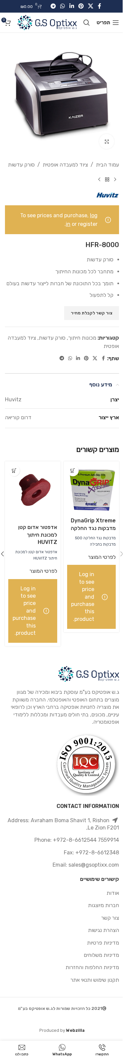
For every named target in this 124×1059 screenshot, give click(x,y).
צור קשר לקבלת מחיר (91, 312)
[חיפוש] (86, 22)
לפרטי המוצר (102, 557)
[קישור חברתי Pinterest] (81, 6)
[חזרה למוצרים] (107, 180)
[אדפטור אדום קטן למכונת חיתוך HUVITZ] (33, 491)
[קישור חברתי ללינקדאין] (71, 6)
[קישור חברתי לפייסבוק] (99, 6)
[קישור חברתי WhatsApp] (62, 6)
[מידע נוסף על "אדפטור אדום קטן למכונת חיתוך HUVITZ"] (14, 470)
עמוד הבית (107, 165)
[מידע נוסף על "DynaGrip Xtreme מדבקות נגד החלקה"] (73, 470)
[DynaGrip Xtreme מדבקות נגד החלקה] (91, 488)
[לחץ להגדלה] (106, 141)
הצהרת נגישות (103, 930)
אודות (112, 893)
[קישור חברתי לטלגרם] (53, 6)
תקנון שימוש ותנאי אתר (94, 980)
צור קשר (110, 918)
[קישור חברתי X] (90, 6)
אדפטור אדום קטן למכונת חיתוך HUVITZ (37, 534)
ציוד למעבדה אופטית (65, 165)
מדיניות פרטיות (103, 943)
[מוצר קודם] (115, 180)
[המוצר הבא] (99, 180)
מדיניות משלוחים (101, 955)
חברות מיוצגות (103, 905)
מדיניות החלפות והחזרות (92, 967)
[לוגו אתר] (47, 22)
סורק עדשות (21, 165)
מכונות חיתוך (82, 338)
